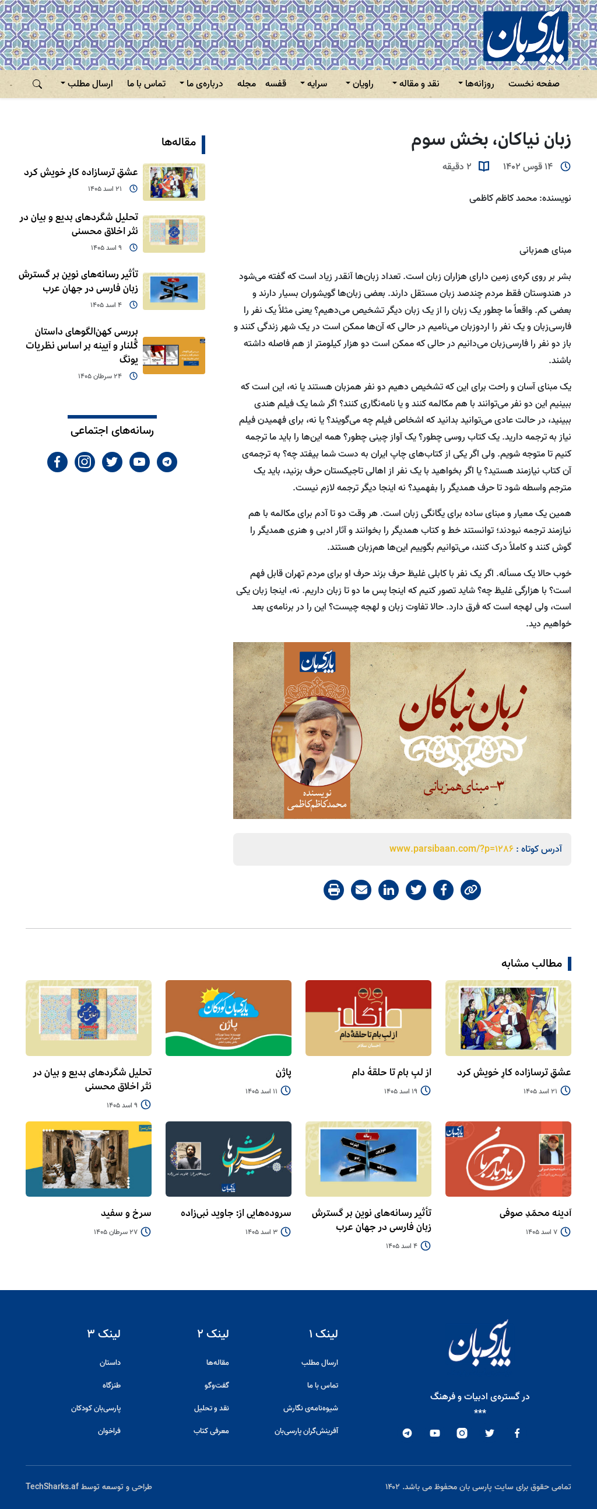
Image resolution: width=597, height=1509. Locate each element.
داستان (110, 1363)
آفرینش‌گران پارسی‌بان (306, 1431)
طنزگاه (112, 1385)
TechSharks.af (52, 1487)
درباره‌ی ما (205, 84)
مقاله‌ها (178, 142)
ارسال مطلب (90, 84)
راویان (363, 84)
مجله (246, 84)
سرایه (317, 84)
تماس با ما (146, 84)
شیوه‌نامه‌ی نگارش (310, 1408)
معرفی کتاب (211, 1431)
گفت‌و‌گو (217, 1385)
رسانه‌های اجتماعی (112, 430)
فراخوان (109, 1431)
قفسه (275, 84)
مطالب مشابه (531, 963)
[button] (37, 84)
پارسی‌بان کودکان (96, 1408)
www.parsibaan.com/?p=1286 (451, 849)
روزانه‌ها (479, 84)
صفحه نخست (534, 84)
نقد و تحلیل (211, 1408)
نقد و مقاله (419, 84)
